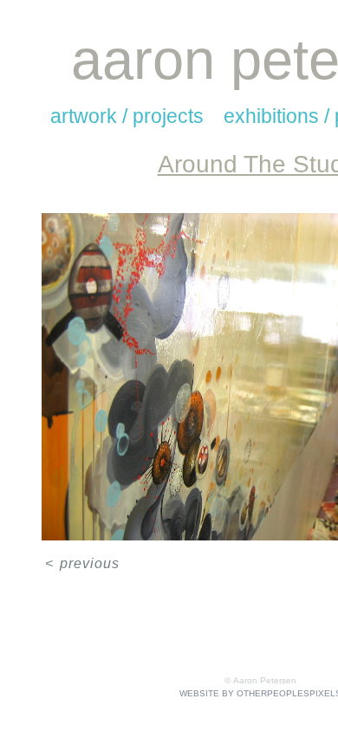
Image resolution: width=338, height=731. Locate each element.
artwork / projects (127, 116)
